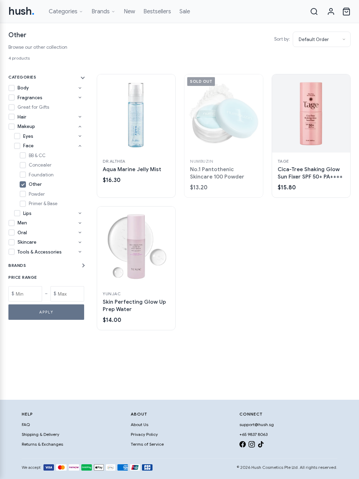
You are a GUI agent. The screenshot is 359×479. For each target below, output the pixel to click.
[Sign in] (331, 11)
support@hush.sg (256, 424)
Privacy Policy (144, 434)
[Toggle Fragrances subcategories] (80, 97)
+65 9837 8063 (253, 434)
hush (21, 11)
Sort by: (282, 39)
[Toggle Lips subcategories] (80, 213)
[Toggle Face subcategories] (80, 146)
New (129, 11)
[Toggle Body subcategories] (80, 88)
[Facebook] (242, 445)
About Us (139, 424)
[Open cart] (346, 11)
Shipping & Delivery (40, 434)
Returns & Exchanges (42, 444)
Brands (101, 11)
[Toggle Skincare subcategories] (80, 242)
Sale (185, 11)
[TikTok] (261, 445)
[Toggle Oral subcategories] (80, 232)
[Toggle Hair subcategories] (80, 117)
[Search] (314, 11)
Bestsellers (157, 11)
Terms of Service (147, 444)
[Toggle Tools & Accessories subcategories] (80, 252)
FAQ (26, 424)
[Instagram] (252, 445)
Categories (63, 11)
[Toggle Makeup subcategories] (80, 126)
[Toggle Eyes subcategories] (80, 136)
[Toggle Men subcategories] (80, 223)
